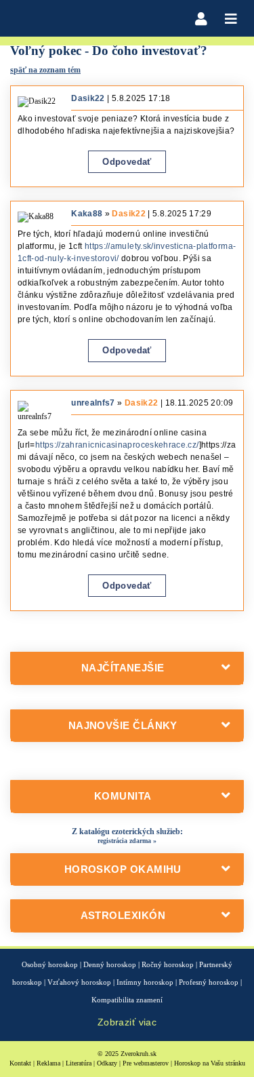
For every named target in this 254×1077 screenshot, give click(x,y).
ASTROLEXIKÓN (123, 915)
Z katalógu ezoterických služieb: (127, 831)
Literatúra (78, 1063)
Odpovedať (126, 162)
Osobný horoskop (50, 964)
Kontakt (20, 1063)
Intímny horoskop (145, 982)
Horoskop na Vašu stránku (209, 1063)
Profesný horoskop (208, 982)
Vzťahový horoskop (79, 982)
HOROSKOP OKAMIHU (123, 869)
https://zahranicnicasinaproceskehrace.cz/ (117, 445)
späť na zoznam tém (45, 70)
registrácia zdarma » (127, 840)
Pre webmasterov (146, 1063)
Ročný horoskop (168, 964)
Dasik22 (129, 213)
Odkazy (107, 1063)
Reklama (48, 1063)
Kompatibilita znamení (127, 1000)
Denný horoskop (109, 964)
